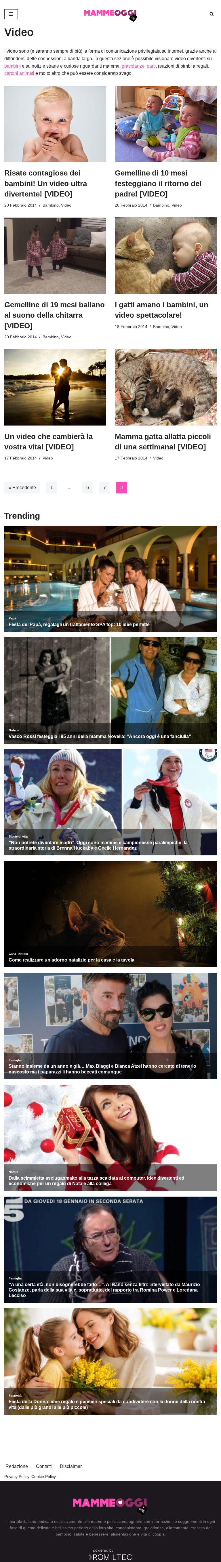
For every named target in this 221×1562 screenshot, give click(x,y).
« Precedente (22, 487)
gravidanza (154, 1527)
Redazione (16, 1466)
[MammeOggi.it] (110, 14)
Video (66, 205)
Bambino (51, 205)
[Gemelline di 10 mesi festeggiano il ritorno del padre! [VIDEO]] (166, 124)
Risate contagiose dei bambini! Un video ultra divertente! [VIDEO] (45, 183)
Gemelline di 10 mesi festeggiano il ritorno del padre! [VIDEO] (158, 183)
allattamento (177, 1527)
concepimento (128, 1527)
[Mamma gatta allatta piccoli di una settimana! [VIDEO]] (166, 387)
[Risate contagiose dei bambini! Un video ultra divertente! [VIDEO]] (55, 124)
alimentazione (123, 1534)
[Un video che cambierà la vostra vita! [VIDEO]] (55, 387)
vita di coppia (153, 1534)
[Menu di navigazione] (11, 14)
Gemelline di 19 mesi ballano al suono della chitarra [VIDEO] (54, 315)
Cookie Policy (43, 1476)
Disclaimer (71, 1466)
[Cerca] (211, 14)
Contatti (44, 1466)
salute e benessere (91, 1534)
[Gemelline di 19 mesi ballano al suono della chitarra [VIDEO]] (55, 255)
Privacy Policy (16, 1476)
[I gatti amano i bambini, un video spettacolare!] (166, 255)
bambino (63, 1534)
